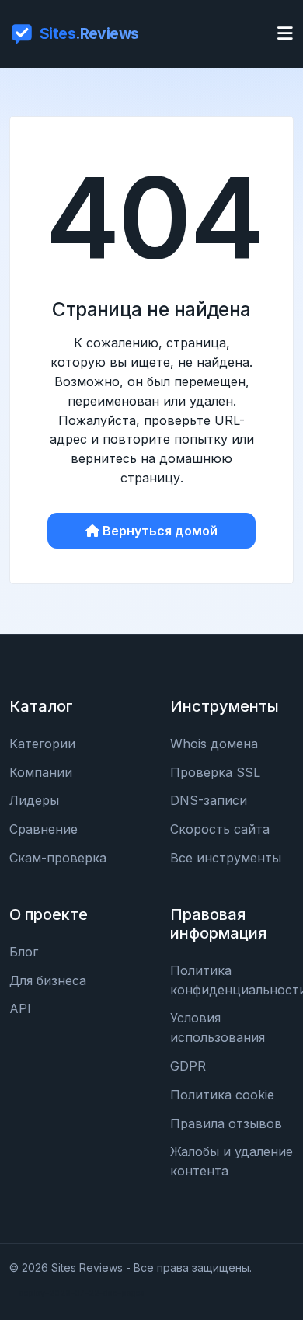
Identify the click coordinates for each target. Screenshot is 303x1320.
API (20, 1008)
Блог (23, 952)
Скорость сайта (220, 829)
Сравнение (43, 829)
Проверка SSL (215, 772)
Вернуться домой (160, 530)
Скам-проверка (57, 857)
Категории (42, 743)
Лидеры (34, 800)
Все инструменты (225, 857)
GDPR (188, 1066)
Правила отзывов (226, 1123)
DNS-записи (208, 800)
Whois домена (214, 743)
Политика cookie (222, 1094)
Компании (40, 772)
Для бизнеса (47, 980)
